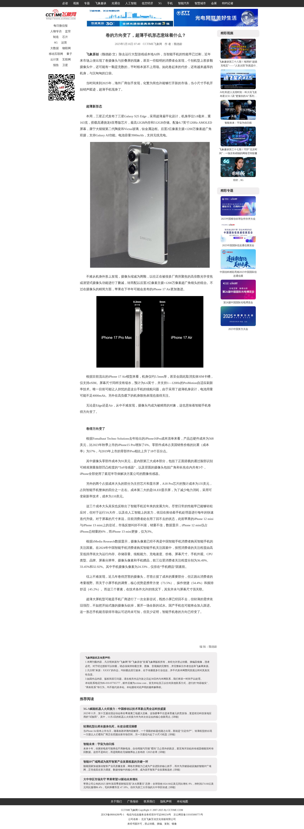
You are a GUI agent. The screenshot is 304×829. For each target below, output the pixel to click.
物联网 (66, 48)
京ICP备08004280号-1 (112, 814)
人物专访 (56, 31)
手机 (170, 3)
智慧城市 (200, 3)
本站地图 (182, 801)
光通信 (116, 3)
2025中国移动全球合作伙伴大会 (238, 219)
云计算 (54, 59)
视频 (76, 3)
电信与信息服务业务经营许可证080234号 (149, 814)
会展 (214, 3)
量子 (69, 53)
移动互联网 (56, 53)
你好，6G (238, 180)
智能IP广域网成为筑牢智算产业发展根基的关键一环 (115, 761)
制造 (56, 36)
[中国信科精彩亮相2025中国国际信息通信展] (238, 268)
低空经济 (147, 3)
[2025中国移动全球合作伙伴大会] (238, 215)
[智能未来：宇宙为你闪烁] (238, 119)
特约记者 (227, 3)
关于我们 (116, 801)
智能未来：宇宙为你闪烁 (98, 744)
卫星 (65, 65)
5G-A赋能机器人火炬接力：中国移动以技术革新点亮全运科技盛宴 (124, 708)
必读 (65, 3)
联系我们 (149, 801)
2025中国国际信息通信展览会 (238, 245)
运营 (64, 42)
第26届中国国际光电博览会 (238, 302)
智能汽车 (183, 3)
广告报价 (132, 801)
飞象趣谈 (100, 3)
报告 (56, 65)
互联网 (66, 59)
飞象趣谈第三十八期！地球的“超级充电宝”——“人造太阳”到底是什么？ (238, 65)
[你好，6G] (238, 176)
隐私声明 (166, 801)
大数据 (54, 48)
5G (160, 3)
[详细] (175, 717)
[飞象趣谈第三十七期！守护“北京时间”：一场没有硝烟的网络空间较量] (238, 145)
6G (56, 42)
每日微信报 (60, 25)
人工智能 (131, 3)
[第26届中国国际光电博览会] (238, 298)
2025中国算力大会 (238, 329)
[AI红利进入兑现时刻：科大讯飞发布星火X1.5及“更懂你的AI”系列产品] (238, 88)
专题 (87, 3)
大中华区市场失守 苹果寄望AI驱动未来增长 (110, 779)
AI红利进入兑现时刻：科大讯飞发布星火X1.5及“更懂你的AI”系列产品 (238, 96)
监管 (68, 31)
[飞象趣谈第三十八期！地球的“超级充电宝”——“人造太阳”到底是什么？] (238, 58)
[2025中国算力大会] (238, 325)
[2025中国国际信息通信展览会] (238, 241)
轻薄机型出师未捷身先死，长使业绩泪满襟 (110, 726)
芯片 (65, 36)
